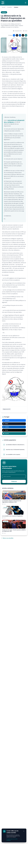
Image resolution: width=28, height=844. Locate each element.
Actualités (9, 7)
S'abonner (14, 481)
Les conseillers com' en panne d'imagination (13, 454)
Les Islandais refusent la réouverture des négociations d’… (15, 444)
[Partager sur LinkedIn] (20, 35)
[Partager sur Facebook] (14, 35)
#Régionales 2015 (6, 409)
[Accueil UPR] (3, 3)
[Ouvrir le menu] (25, 2)
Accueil (3, 7)
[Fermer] (24, 831)
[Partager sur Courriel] (26, 35)
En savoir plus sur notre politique (12, 839)
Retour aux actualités (8, 538)
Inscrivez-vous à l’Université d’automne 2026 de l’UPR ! (15, 449)
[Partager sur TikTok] (23, 35)
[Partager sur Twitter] (17, 35)
